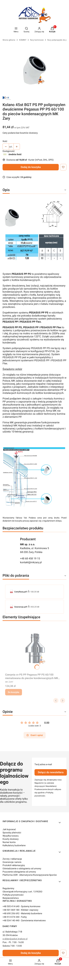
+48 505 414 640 (11, 906)
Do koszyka (13, 692)
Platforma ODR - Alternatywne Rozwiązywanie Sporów (30, 875)
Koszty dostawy (11, 839)
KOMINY (22, 40)
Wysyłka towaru (11, 835)
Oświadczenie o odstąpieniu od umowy (22, 868)
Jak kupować (9, 829)
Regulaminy (8, 888)
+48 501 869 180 (11, 910)
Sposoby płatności (12, 832)
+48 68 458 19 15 (30, 558)
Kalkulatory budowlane (14, 845)
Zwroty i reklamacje (12, 859)
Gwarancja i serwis (12, 862)
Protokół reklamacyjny (14, 865)
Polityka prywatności (13, 894)
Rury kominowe (36, 40)
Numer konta (9, 842)
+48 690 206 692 (11, 913)
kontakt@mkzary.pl (31, 562)
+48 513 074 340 (11, 917)
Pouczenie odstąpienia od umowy (19, 871)
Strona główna (9, 40)
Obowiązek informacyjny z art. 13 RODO (22, 891)
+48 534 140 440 (11, 920)
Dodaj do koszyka (31, 167)
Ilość (5, 141)
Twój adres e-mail (43, 764)
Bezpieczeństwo (11, 898)
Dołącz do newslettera (51, 772)
